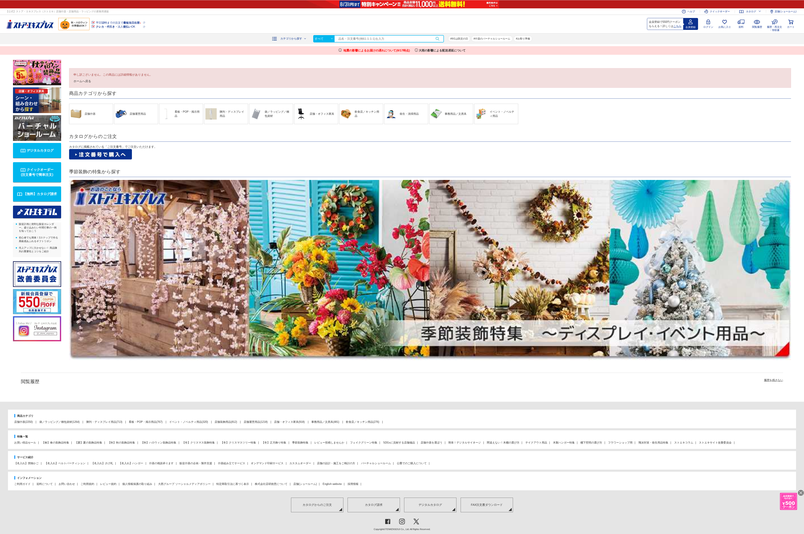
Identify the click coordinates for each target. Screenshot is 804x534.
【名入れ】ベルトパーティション (65, 463)
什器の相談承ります (161, 463)
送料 (740, 26)
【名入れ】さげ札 (102, 463)
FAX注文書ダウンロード (487, 504)
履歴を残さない (773, 380)
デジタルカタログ (40, 150)
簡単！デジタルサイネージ (464, 442)
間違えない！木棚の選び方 (503, 442)
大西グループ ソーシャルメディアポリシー (184, 484)
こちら (677, 26)
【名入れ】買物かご (26, 463)
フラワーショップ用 (620, 442)
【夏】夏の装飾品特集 (88, 442)
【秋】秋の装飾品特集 (121, 442)
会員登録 (690, 27)
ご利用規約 (87, 484)
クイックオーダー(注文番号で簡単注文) (37, 172)
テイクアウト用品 (536, 442)
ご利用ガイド (22, 484)
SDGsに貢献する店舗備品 (399, 442)
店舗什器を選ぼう (431, 442)
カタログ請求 (374, 504)
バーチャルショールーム (376, 463)
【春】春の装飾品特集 (55, 442)
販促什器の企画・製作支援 (195, 463)
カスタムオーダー (300, 463)
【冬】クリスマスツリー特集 (238, 442)
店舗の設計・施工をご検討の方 (336, 463)
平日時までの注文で (118, 22)
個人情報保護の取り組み (137, 484)
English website (332, 484)
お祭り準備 (523, 38)
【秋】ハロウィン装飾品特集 (158, 442)
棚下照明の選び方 (591, 442)
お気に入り (724, 26)
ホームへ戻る (82, 81)
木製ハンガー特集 (564, 442)
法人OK (115, 26)
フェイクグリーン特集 (363, 442)
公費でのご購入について (412, 463)
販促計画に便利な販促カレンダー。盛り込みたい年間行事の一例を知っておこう (38, 228)
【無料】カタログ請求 (40, 194)
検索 (437, 39)
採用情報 (353, 484)
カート (791, 26)
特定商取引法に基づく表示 (232, 484)
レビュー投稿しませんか (329, 442)
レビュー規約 (108, 484)
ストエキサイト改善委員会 (715, 442)
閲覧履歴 (757, 26)
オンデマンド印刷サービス (267, 463)
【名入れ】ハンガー (131, 463)
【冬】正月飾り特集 (274, 442)
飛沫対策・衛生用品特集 (653, 442)
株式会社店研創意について (271, 484)
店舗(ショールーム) (785, 11)
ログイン (708, 26)
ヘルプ (691, 11)
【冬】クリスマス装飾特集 (198, 442)
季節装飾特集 (300, 442)
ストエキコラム (683, 442)
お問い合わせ (67, 484)
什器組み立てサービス (231, 463)
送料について (44, 484)
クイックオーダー (720, 11)
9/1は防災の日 (460, 38)
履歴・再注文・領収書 (774, 27)
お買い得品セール (25, 442)
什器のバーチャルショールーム (492, 38)
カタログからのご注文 (317, 504)
